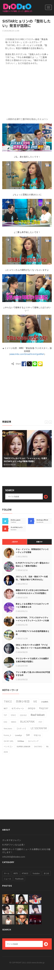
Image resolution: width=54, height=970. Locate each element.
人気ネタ (15, 542)
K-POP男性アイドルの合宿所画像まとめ (32, 633)
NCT (6, 708)
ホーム (6, 873)
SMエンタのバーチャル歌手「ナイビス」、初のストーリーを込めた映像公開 (33, 646)
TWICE (8, 701)
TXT (5, 715)
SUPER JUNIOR (23, 746)
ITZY (40, 722)
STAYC (13, 715)
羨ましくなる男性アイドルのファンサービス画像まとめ (32, 605)
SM (28, 735)
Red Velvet (38, 715)
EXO (5, 722)
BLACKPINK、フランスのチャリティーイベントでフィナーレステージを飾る (32, 620)
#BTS (16, 873)
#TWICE (25, 873)
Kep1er (43, 708)
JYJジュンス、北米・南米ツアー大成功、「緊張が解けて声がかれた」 (32, 578)
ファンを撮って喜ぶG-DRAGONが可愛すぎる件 (33, 674)
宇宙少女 (37, 735)
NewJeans (8, 728)
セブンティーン (18, 708)
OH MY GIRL (9, 741)
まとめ (46, 873)
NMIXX (13, 722)
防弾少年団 (22, 701)
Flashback (19, 878)
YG (47, 746)
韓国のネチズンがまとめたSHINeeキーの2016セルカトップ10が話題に (32, 592)
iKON (6, 752)
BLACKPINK (27, 721)
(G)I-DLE (23, 715)
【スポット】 (21, 728)
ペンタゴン (8, 746)
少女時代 (44, 701)
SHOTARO (38, 746)
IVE (35, 701)
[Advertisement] (27, 90)
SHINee (20, 741)
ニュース (7, 878)
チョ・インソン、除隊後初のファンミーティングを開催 (32, 551)
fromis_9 (7, 735)
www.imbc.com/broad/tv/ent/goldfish (27, 353)
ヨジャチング (33, 741)
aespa (31, 708)
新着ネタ (39, 542)
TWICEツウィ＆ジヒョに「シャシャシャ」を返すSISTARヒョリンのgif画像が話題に (25, 460)
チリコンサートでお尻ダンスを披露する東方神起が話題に (32, 660)
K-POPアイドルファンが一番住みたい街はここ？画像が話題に (32, 564)
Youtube (36, 873)
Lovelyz (18, 735)
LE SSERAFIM (39, 728)
